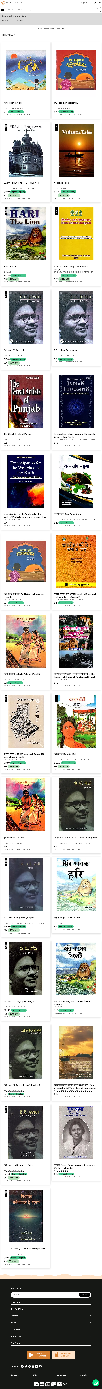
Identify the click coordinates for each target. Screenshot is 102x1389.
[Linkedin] (36, 1366)
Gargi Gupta (62, 1170)
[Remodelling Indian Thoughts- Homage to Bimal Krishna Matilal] (76, 427)
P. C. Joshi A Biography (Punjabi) (19, 917)
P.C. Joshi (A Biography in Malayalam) (22, 1085)
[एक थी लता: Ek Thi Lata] (26, 831)
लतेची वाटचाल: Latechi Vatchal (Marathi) (22, 674)
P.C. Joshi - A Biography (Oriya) (19, 1165)
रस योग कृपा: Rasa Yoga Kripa (67, 514)
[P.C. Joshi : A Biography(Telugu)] (26, 994)
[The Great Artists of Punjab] (26, 427)
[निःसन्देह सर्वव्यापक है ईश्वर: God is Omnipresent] (26, 1242)
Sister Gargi (62, 188)
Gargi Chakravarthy (15, 1007)
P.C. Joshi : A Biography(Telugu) (19, 1001)
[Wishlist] (90, 2)
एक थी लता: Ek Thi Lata (14, 837)
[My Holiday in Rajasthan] (76, 96)
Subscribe (84, 1295)
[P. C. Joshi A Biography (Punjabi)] (26, 911)
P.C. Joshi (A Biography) (15, 350)
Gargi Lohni (62, 679)
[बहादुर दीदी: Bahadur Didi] (76, 747)
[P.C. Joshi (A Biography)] (26, 343)
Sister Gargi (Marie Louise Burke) (21, 188)
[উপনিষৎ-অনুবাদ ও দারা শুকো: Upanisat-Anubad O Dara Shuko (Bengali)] (26, 747)
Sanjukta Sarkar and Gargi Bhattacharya (75, 272)
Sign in (84, 3)
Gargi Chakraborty (15, 679)
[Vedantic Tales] (76, 176)
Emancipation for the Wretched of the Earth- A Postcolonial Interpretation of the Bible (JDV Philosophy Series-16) (24, 517)
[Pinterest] (29, 1366)
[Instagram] (33, 1366)
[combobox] (50, 9)
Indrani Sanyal (63, 599)
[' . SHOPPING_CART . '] (95, 2)
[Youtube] (40, 1366)
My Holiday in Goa (13, 103)
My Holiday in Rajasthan (66, 103)
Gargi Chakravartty (15, 356)
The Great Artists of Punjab (17, 434)
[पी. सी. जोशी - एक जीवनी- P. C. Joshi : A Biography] (76, 831)
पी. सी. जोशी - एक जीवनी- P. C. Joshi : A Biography (75, 837)
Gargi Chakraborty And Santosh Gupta (74, 759)
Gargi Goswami (77, 599)
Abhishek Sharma (64, 519)
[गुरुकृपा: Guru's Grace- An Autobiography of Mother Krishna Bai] (76, 1158)
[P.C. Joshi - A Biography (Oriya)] (26, 1158)
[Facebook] (22, 1366)
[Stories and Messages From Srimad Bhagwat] (76, 260)
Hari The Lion (10, 266)
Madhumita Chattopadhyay (77, 439)
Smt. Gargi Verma (14, 1254)
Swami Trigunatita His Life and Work (21, 183)
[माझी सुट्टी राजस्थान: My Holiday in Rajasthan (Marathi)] (26, 587)
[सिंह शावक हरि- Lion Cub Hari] (76, 911)
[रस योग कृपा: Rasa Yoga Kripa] (76, 507)
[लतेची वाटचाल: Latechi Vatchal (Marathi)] (26, 667)
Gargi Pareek (89, 519)
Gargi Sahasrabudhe (15, 108)
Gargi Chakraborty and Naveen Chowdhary (76, 843)
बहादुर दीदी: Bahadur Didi (65, 754)
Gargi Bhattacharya (15, 759)
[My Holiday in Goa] (26, 96)
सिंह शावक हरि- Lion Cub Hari (67, 917)
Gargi (8, 272)
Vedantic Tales (61, 183)
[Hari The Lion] (26, 260)
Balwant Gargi (13, 439)
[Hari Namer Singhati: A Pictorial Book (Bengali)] (76, 994)
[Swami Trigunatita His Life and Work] (26, 176)
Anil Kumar (78, 519)
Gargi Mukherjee (14, 519)
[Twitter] (26, 1366)
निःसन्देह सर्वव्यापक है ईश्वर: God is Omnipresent (24, 1249)
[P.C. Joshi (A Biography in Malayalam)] (26, 1078)
